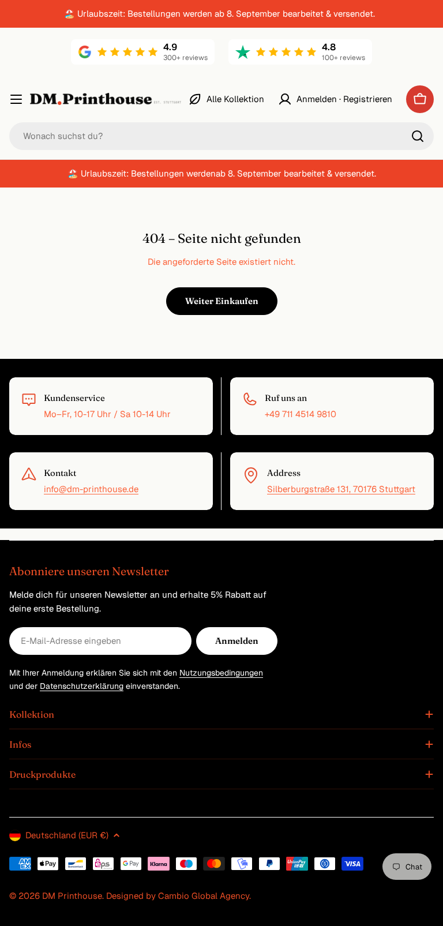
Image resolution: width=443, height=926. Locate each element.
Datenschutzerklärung (81, 686)
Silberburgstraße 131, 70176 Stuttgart (341, 488)
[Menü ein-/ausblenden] (16, 99)
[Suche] (418, 136)
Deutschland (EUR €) (66, 835)
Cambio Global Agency (203, 895)
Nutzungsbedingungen (221, 673)
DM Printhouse (72, 895)
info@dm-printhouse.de (91, 488)
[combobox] (221, 136)
